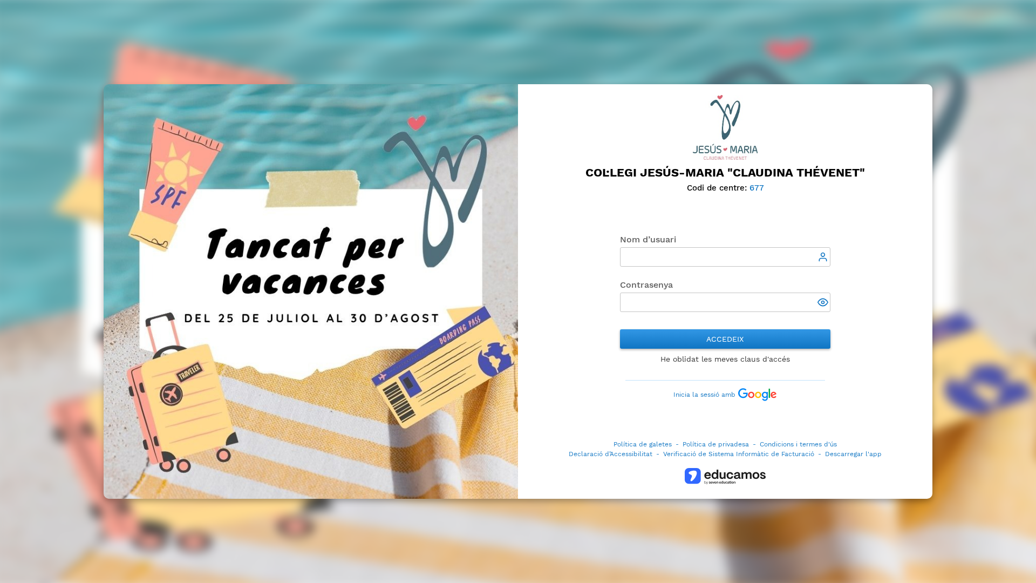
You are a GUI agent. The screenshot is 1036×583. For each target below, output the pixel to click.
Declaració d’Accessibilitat (610, 454)
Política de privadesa (716, 444)
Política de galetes (643, 444)
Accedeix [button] (725, 339)
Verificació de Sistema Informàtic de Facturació (738, 454)
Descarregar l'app (853, 454)
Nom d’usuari (648, 239)
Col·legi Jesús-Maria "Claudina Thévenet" (725, 172)
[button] (823, 303)
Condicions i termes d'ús (798, 444)
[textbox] (725, 257)
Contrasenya (646, 285)
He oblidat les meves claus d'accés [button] (725, 359)
